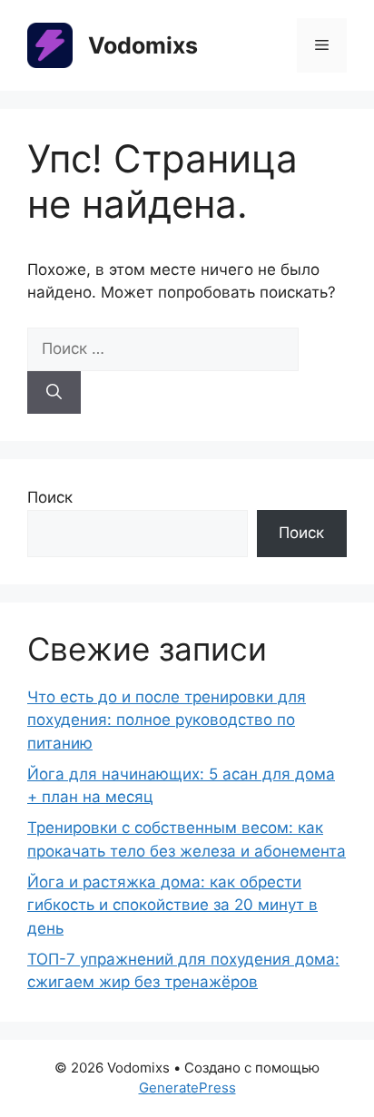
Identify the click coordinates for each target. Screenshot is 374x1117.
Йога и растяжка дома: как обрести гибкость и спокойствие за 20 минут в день (172, 905)
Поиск (50, 497)
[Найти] (54, 393)
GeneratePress (187, 1087)
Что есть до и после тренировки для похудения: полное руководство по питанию (166, 720)
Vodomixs (143, 45)
